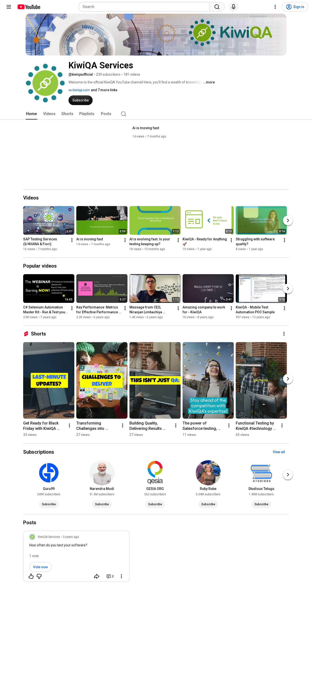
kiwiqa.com (81, 90)
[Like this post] (31, 576)
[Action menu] (121, 576)
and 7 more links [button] (104, 90)
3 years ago (71, 537)
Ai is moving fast (145, 128)
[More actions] (72, 240)
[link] (76, 558)
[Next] (288, 221)
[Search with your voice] (233, 7)
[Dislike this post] (39, 576)
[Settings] (275, 7)
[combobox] (145, 7)
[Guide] (9, 7)
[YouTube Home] (29, 7)
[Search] (217, 7)
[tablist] (156, 114)
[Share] (97, 576)
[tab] (31, 114)
